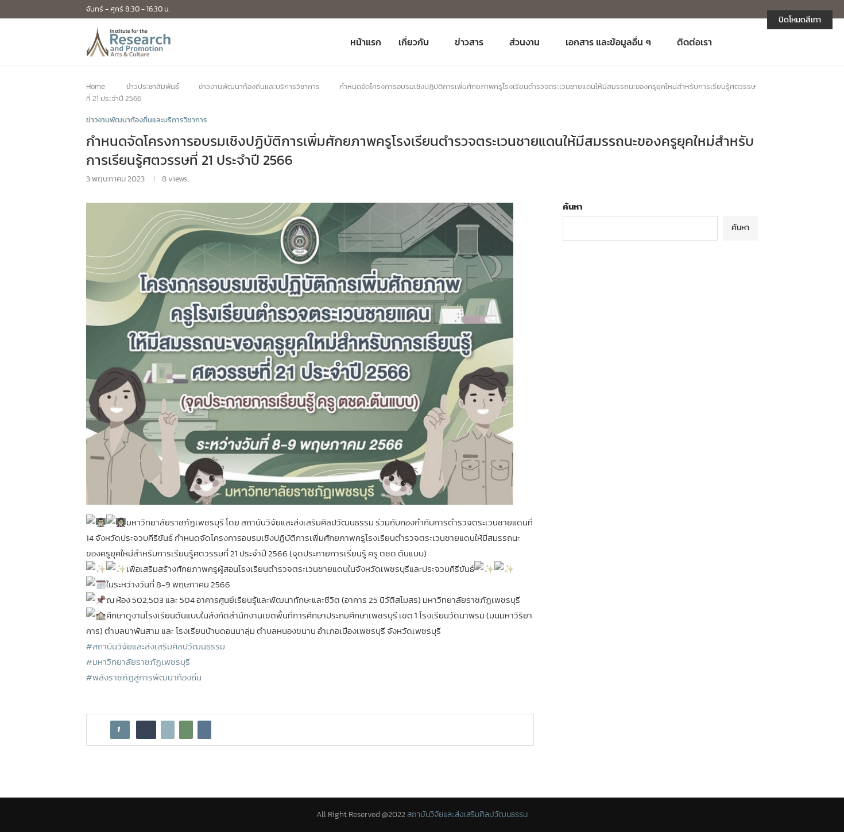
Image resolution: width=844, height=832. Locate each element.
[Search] (752, 42)
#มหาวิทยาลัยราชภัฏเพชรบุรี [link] (138, 661)
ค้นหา (573, 206)
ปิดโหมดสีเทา (800, 20)
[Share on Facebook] (146, 730)
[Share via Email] (204, 730)
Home (95, 86)
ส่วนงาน (524, 42)
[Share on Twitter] (168, 730)
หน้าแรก (365, 42)
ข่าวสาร (469, 42)
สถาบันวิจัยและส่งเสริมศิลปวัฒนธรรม (467, 814)
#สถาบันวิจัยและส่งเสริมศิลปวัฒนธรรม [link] (155, 646)
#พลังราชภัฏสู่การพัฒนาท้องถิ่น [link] (144, 677)
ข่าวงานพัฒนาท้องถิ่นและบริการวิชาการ (259, 86)
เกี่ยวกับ (413, 42)
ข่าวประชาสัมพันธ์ (152, 86)
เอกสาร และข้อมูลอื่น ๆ (608, 42)
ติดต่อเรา (694, 42)
